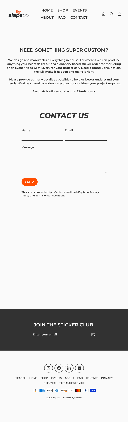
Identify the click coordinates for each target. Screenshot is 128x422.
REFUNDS (50, 383)
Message (28, 147)
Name (26, 130)
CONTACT (78, 17)
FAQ (62, 17)
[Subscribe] (92, 334)
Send (29, 181)
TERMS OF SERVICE (72, 383)
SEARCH (20, 378)
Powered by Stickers (72, 398)
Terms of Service (46, 195)
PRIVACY (107, 378)
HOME (47, 10)
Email (69, 130)
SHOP (62, 10)
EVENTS (80, 10)
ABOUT (47, 17)
